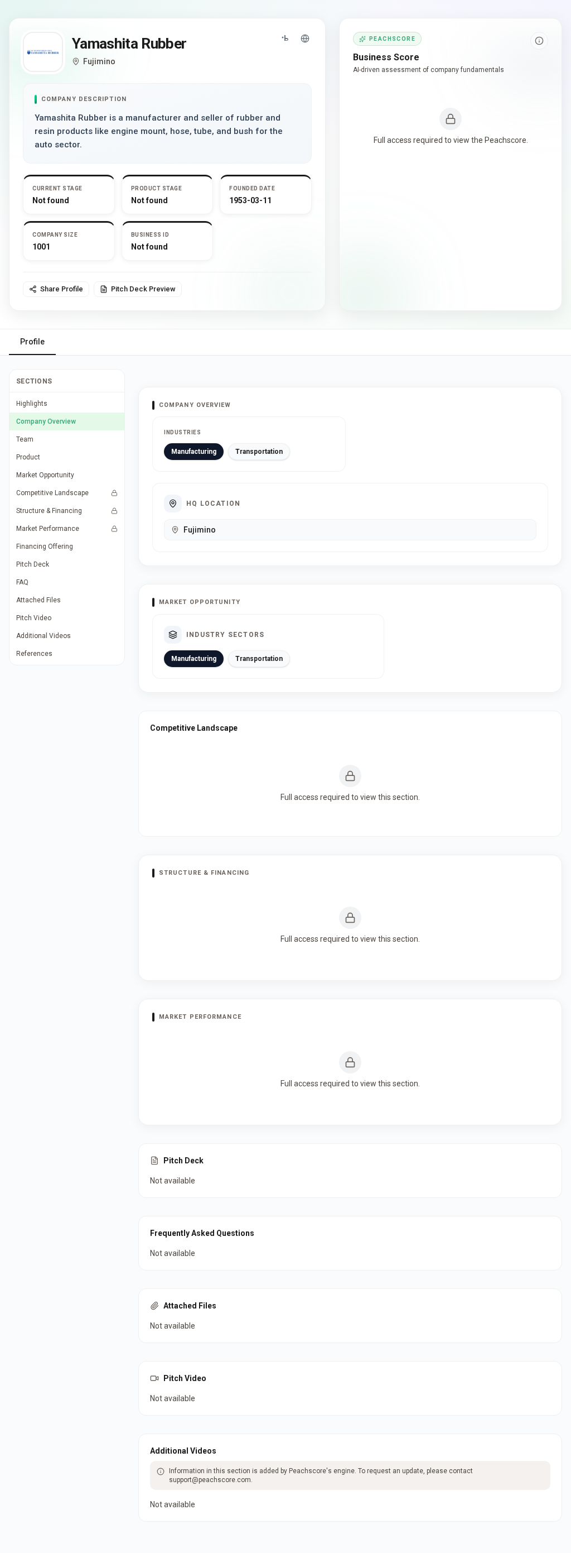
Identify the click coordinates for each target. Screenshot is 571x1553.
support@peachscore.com (210, 1480)
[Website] (305, 38)
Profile (32, 341)
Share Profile (61, 289)
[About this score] (539, 41)
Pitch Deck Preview (143, 289)
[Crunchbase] (285, 38)
